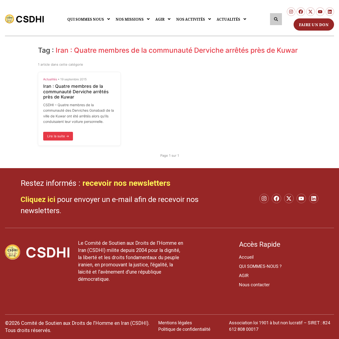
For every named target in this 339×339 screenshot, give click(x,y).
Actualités (50, 79)
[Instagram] (291, 11)
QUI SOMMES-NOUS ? (260, 266)
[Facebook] (301, 11)
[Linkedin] (330, 11)
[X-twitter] (310, 11)
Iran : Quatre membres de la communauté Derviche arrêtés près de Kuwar (76, 91)
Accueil (246, 257)
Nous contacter (254, 284)
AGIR (160, 19)
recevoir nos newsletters (126, 183)
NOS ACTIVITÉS (190, 19)
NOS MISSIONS (130, 19)
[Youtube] (320, 11)
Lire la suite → (58, 136)
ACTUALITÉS (228, 19)
